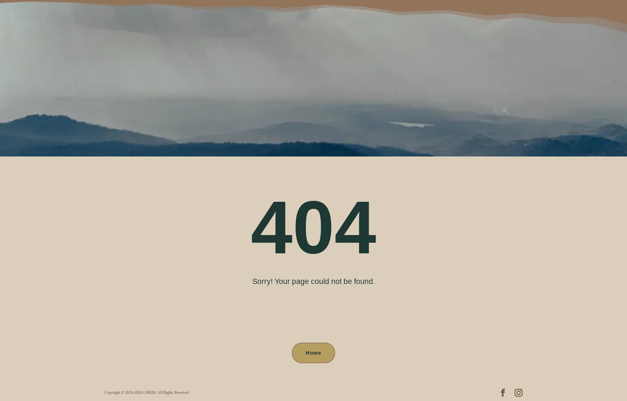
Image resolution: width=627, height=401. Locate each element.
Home (313, 353)
